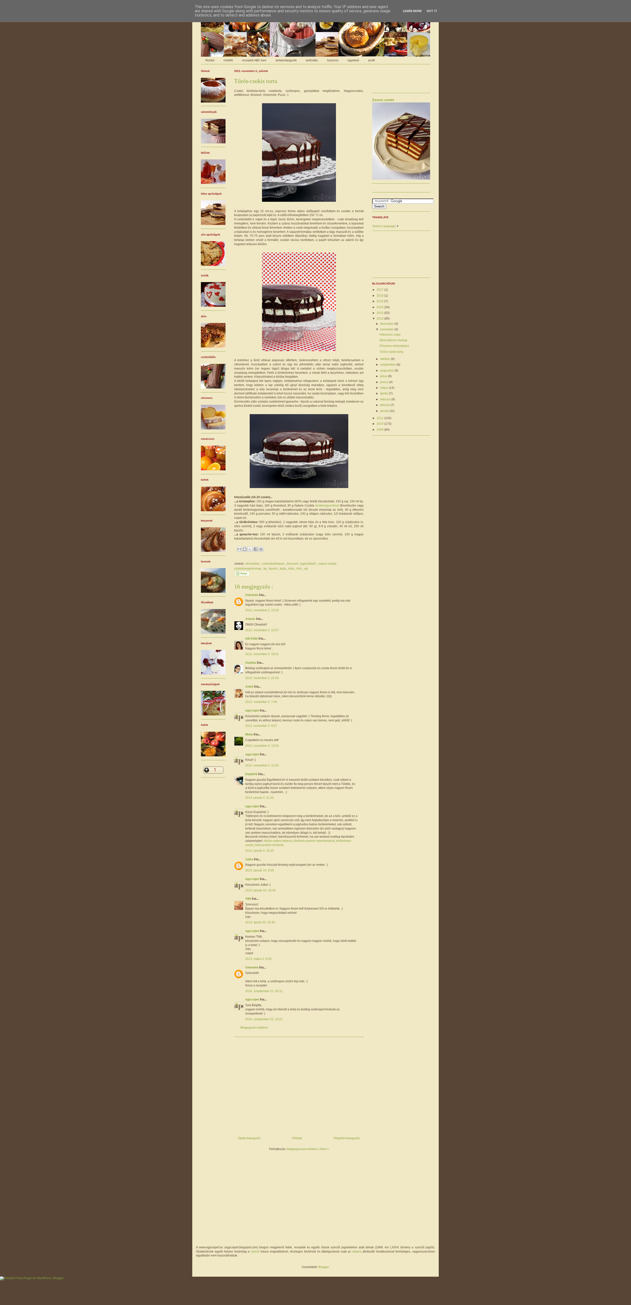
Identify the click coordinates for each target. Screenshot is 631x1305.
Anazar (250, 619)
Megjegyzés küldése (254, 1027)
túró (299, 568)
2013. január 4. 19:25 (259, 850)
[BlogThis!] (244, 549)
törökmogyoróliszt (327, 505)
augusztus (387, 370)
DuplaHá (251, 774)
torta (291, 568)
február (385, 405)
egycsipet (252, 710)
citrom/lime (252, 563)
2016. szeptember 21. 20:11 (263, 991)
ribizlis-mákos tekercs (277, 841)
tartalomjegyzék (286, 60)
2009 (380, 429)
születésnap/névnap (248, 568)
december (387, 323)
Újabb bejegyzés (249, 1138)
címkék (228, 60)
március (385, 399)
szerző (255, 1251)
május (384, 388)
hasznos (332, 60)
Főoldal (297, 1138)
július (384, 376)
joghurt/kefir (308, 563)
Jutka (249, 859)
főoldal (209, 60)
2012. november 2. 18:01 (262, 654)
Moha (249, 734)
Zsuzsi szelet (383, 100)
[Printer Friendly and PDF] (241, 575)
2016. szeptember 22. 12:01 (264, 1019)
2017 (380, 289)
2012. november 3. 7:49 (261, 702)
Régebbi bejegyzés (347, 1138)
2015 (380, 301)
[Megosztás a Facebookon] (255, 549)
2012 (380, 318)
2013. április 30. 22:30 (260, 922)
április (384, 393)
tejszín (273, 568)
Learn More (412, 11)
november (387, 329)
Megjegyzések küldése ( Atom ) (308, 1149)
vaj (306, 568)
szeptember (388, 364)
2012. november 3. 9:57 (261, 726)
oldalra (357, 1251)
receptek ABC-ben (254, 60)
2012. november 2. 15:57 (262, 630)
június (384, 382)
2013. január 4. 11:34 (259, 797)
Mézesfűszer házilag (393, 340)
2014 (380, 307)
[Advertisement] (299, 1084)
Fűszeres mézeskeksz (394, 346)
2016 (380, 295)
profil (371, 60)
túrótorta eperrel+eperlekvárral (314, 841)
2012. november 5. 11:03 (262, 765)
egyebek (353, 60)
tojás (283, 568)
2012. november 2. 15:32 (262, 610)
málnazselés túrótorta (269, 845)
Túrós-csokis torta (391, 352)
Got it (432, 11)
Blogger (323, 1267)
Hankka (251, 662)
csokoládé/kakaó (273, 563)
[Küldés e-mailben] (239, 549)
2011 (380, 418)
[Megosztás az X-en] (250, 549)
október (385, 359)
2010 (380, 423)
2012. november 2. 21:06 (262, 678)
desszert (293, 563)
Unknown (252, 595)
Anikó (249, 686)
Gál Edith (252, 638)
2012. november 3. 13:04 (262, 745)
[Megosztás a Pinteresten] (261, 549)
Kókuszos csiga (390, 334)
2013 (380, 313)
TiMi (248, 898)
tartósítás (312, 60)
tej (265, 568)
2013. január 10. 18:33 (260, 890)
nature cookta (327, 563)
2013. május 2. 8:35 (258, 959)
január (384, 411)
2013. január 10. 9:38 (259, 870)
